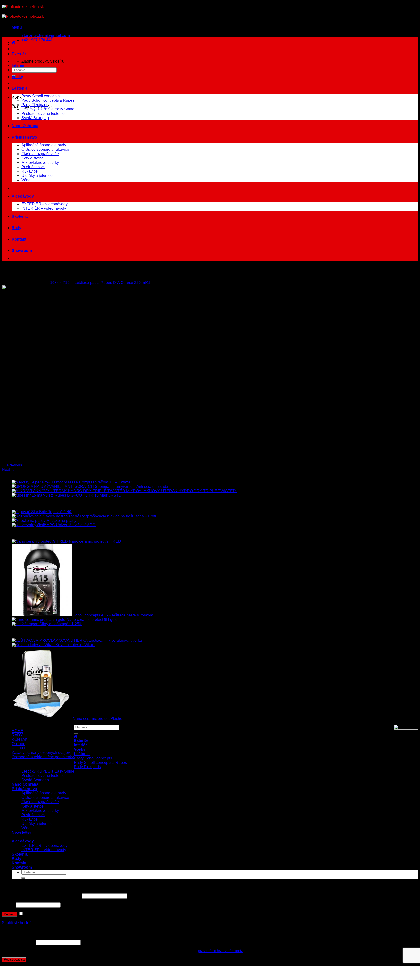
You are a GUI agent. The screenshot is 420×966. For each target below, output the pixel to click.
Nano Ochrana (25, 126)
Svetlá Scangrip (35, 118)
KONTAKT (21, 739)
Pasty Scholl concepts (40, 96)
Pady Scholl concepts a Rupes (47, 100)
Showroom (22, 251)
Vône (26, 180)
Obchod (18, 744)
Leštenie (19, 88)
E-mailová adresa (18, 942)
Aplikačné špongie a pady (43, 145)
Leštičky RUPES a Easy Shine (47, 109)
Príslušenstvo (24, 137)
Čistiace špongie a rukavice (45, 149)
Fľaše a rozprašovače (40, 154)
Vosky (17, 77)
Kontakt (19, 239)
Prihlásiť (10, 914)
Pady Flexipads (34, 105)
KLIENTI (19, 748)
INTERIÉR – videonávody (43, 208)
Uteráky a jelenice (36, 176)
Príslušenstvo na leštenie (43, 113)
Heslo (8, 905)
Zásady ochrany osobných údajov (41, 752)
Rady (16, 228)
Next (8, 469)
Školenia (20, 216)
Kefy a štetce (32, 158)
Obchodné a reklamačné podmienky (43, 757)
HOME (17, 731)
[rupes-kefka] (133, 456)
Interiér (18, 65)
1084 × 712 (60, 283)
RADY (17, 735)
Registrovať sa (14, 959)
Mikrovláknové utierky (40, 162)
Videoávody (23, 196)
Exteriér (19, 54)
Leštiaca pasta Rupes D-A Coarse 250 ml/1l (112, 283)
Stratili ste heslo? (17, 923)
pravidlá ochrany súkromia (220, 951)
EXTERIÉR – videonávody (44, 204)
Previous (12, 465)
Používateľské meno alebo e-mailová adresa (41, 896)
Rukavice (29, 171)
